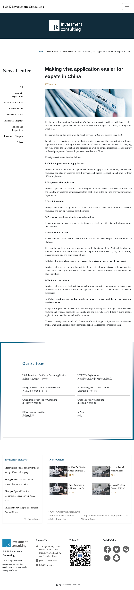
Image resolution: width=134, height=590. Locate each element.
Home (40, 51)
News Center (52, 51)
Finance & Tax (16, 108)
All (21, 87)
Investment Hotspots (13, 136)
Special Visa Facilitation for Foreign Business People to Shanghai (75, 470)
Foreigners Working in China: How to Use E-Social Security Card (74, 488)
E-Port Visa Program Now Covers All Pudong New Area (117, 488)
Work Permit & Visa (71, 51)
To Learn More (32, 519)
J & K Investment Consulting (23, 6)
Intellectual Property (13, 121)
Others (20, 142)
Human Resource (15, 114)
